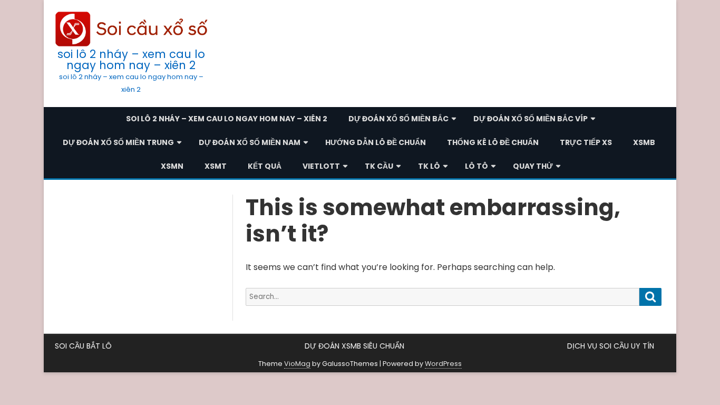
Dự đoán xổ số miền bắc (398, 118)
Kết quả (264, 166)
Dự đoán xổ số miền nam (249, 142)
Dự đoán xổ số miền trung (118, 142)
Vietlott (321, 166)
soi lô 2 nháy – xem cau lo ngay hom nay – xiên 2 (131, 60)
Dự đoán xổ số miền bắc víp (530, 118)
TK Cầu (379, 166)
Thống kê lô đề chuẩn (493, 142)
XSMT (216, 166)
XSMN (172, 166)
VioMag (297, 363)
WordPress (443, 363)
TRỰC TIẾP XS (586, 142)
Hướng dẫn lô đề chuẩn (375, 142)
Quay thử (533, 166)
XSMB (644, 142)
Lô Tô (476, 166)
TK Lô (429, 166)
